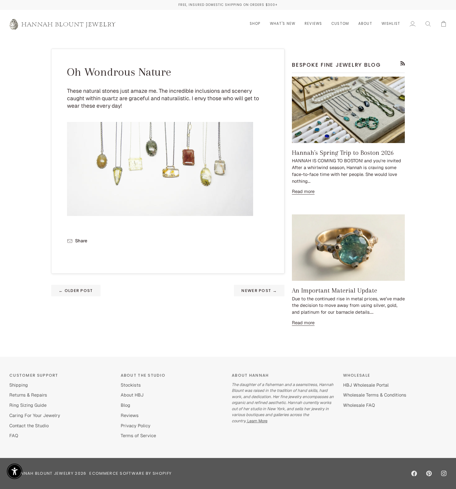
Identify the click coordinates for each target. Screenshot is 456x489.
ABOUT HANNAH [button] (250, 375)
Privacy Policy (135, 425)
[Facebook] (414, 473)
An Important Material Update (334, 290)
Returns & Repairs (28, 395)
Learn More (256, 421)
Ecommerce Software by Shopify (130, 473)
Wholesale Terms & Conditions (374, 395)
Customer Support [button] (33, 375)
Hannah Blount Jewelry (44, 473)
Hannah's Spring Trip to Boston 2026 (343, 152)
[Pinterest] (429, 473)
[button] (255, 24)
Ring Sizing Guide (28, 405)
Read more (303, 191)
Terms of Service (138, 435)
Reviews (130, 415)
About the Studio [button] (143, 375)
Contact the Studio (29, 425)
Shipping (18, 385)
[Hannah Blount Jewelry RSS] (402, 63)
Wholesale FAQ (359, 405)
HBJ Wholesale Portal (366, 385)
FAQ (13, 435)
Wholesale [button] (356, 375)
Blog (125, 405)
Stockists (131, 385)
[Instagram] (444, 473)
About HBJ (132, 395)
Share (81, 241)
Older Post (76, 291)
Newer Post (259, 291)
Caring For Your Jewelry (34, 415)
